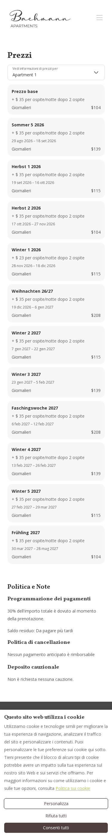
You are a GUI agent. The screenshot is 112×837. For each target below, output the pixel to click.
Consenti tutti (56, 827)
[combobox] (56, 72)
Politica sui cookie (73, 788)
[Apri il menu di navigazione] (99, 17)
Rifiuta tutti (56, 816)
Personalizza (56, 803)
